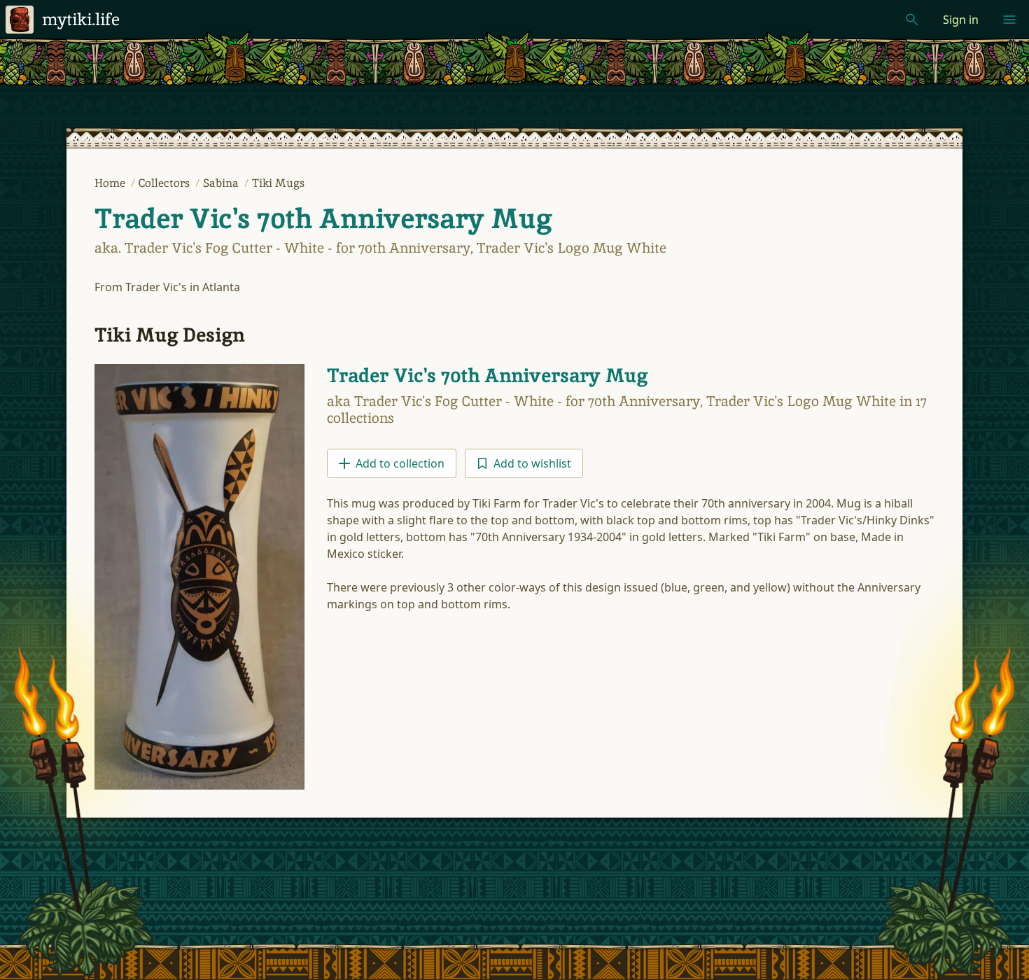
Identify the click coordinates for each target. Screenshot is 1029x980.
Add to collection (400, 463)
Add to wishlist (532, 463)
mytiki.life (81, 19)
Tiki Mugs (278, 183)
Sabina (222, 183)
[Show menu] (1009, 20)
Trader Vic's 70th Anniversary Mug (323, 218)
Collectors (165, 183)
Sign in (961, 19)
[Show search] (912, 20)
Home (111, 183)
